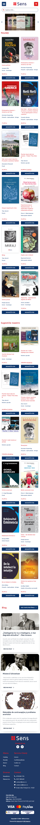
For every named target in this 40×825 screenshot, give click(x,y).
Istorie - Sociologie (7, 70)
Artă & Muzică (5, 541)
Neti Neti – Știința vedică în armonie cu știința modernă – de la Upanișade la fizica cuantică (29, 111)
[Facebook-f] (17, 746)
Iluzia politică (6, 65)
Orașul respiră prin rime (9, 208)
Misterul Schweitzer (11, 673)
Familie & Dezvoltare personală (29, 588)
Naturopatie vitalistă (26, 215)
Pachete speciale (25, 163)
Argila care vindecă (27, 255)
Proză (3, 166)
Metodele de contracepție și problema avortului (19, 713)
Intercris (19, 821)
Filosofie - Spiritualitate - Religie (29, 69)
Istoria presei (6, 299)
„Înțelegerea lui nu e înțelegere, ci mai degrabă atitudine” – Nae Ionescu (19, 634)
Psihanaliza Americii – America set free (28, 63)
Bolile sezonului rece (27, 490)
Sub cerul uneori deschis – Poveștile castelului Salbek (10, 160)
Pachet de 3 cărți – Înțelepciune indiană (27, 351)
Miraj (3, 255)
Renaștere (24, 445)
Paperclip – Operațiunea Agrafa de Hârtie (28, 298)
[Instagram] (22, 746)
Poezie (3, 213)
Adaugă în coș (10, 78)
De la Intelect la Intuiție (9, 582)
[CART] (36, 4)
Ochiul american (7, 490)
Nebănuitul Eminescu (8, 535)
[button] (4, 4)
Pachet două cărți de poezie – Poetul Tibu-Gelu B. (29, 155)
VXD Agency (26, 821)
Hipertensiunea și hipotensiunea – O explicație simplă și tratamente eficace (27, 207)
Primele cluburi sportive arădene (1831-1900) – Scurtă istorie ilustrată (28, 398)
